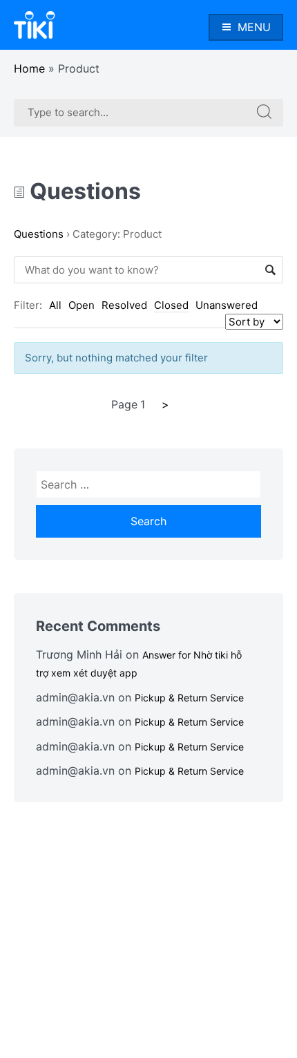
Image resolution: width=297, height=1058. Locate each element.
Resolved (124, 305)
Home (29, 68)
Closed (171, 305)
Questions (83, 191)
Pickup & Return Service (189, 697)
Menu (254, 27)
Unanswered (226, 305)
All (55, 305)
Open (81, 305)
